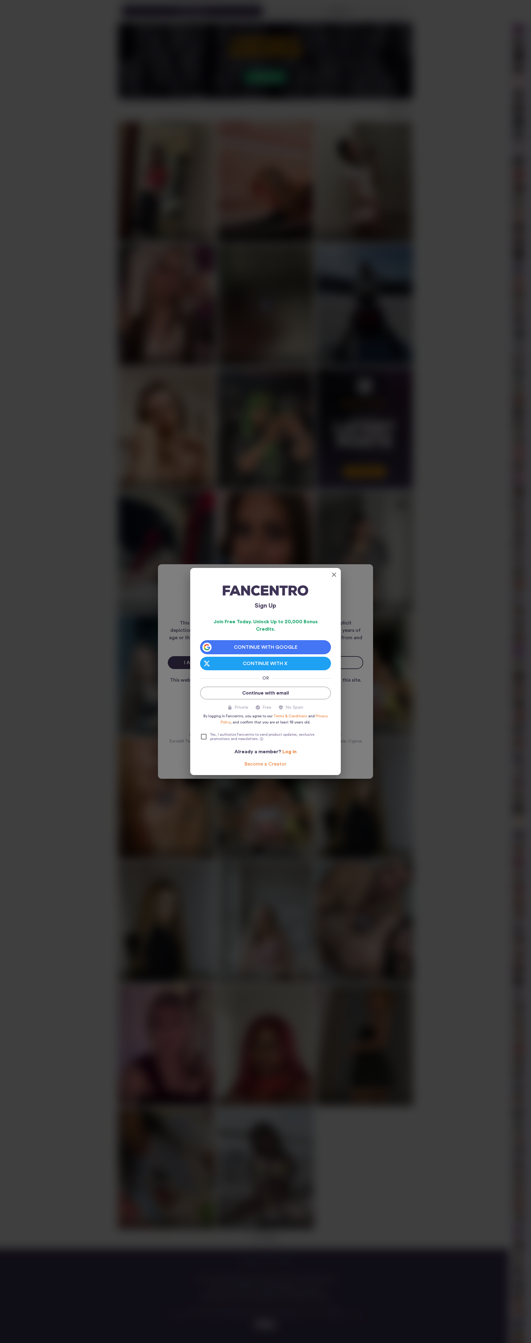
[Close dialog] (334, 574)
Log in (289, 751)
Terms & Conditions (290, 716)
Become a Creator (265, 764)
